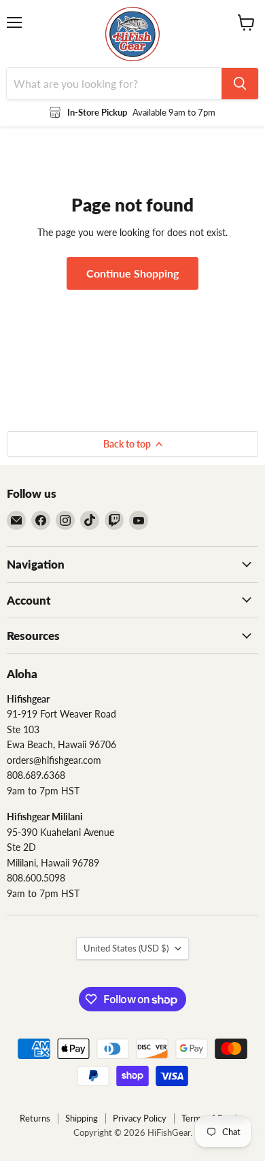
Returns (35, 1118)
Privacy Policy (139, 1118)
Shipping (81, 1118)
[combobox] (114, 83)
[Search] (240, 83)
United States (126, 948)
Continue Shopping (132, 273)
